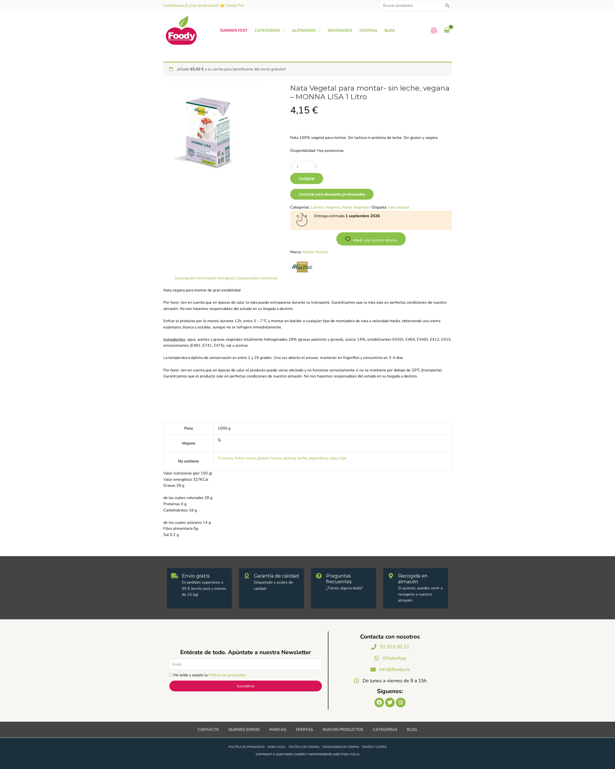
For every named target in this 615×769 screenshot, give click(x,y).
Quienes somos (244, 729)
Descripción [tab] (185, 278)
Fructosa (225, 458)
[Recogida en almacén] (391, 576)
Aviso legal (276, 747)
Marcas (277, 729)
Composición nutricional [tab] (257, 278)
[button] (282, 30)
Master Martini (315, 252)
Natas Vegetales (356, 207)
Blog (412, 729)
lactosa (289, 458)
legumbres (318, 458)
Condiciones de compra (340, 747)
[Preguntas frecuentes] (319, 576)
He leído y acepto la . (209, 675)
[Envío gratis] (175, 576)
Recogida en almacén (413, 578)
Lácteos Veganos (325, 207)
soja (332, 458)
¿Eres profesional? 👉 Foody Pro (216, 5)
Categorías (385, 729)
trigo (342, 458)
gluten (263, 458)
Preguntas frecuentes (339, 578)
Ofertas (304, 729)
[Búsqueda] (447, 5)
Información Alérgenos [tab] (215, 278)
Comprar (307, 178)
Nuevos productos (343, 729)
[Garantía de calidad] (247, 576)
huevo (276, 458)
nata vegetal (398, 207)
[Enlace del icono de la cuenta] (434, 30)
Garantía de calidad (276, 576)
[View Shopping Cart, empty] (447, 30)
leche (302, 458)
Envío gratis (196, 576)
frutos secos (245, 458)
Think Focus (349, 754)
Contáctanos (174, 5)
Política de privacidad (227, 675)
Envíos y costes (374, 747)
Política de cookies (304, 747)
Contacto (208, 729)
